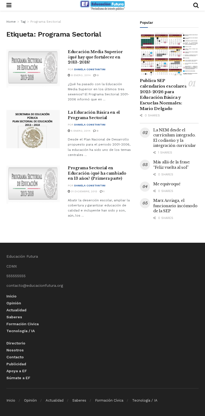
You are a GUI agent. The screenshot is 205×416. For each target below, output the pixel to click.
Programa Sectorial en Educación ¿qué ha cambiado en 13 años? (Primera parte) (97, 173)
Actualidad (16, 310)
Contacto (15, 357)
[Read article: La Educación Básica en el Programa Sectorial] (33, 129)
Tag (23, 21)
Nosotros (15, 350)
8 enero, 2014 (80, 75)
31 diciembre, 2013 (83, 191)
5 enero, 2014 (80, 130)
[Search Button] (196, 5)
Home (11, 21)
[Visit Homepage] (102, 5)
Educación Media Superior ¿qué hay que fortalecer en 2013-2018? (95, 57)
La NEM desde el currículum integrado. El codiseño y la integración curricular (174, 138)
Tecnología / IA (20, 331)
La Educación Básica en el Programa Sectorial (94, 115)
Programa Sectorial (45, 21)
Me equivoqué (166, 184)
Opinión (13, 303)
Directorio (15, 343)
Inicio (11, 296)
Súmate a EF (18, 378)
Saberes (14, 317)
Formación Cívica (22, 324)
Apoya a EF (16, 371)
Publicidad (16, 364)
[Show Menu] (8, 5)
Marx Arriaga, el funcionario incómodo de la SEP (175, 205)
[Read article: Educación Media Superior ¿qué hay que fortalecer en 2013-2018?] (33, 68)
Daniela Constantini (89, 69)
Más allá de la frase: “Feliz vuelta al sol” (171, 165)
